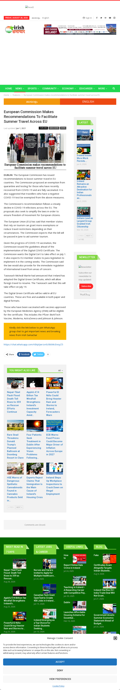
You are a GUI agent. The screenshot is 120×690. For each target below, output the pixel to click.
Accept (60, 661)
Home (8, 88)
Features (43, 128)
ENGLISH (88, 101)
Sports (32, 88)
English (45, 17)
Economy (68, 88)
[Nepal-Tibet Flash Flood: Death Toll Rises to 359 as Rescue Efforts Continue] (15, 383)
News (18, 88)
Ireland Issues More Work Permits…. (84, 158)
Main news (54, 128)
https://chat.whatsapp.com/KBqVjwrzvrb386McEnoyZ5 (33, 344)
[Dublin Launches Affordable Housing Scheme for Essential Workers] (79, 606)
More (101, 88)
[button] (115, 638)
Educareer (85, 88)
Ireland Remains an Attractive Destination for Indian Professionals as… (84, 189)
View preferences (60, 679)
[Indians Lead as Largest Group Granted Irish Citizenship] (83, 212)
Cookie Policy (58, 686)
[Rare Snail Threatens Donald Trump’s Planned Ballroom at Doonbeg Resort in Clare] (15, 426)
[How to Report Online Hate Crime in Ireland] (79, 559)
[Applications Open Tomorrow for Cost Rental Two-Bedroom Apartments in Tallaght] (79, 631)
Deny (60, 670)
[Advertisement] (60, 58)
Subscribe (86, 286)
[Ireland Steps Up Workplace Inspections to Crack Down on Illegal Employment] (54, 468)
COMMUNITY (49, 88)
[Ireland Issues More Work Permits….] (83, 149)
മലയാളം (36, 17)
